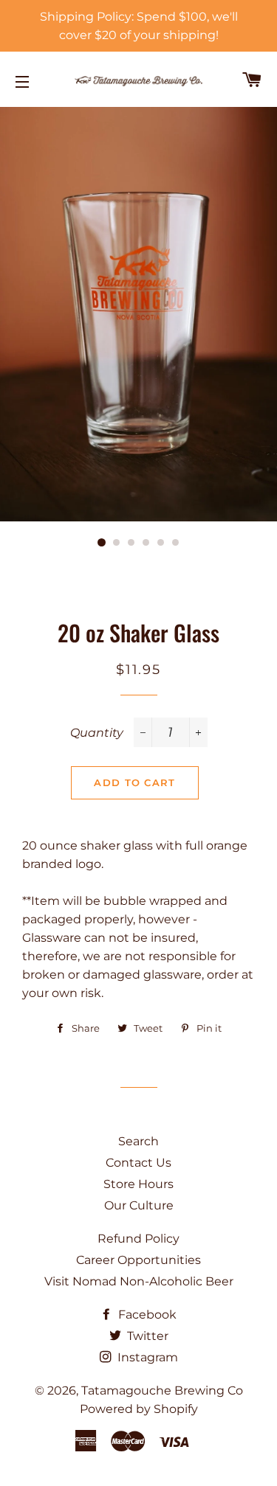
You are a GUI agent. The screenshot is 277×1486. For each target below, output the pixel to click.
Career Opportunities (138, 1260)
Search (138, 1141)
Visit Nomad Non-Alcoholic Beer (138, 1281)
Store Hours (138, 1184)
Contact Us (138, 1163)
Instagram (146, 1357)
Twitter (146, 1336)
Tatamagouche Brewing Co (162, 1390)
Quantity (96, 733)
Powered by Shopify (139, 1409)
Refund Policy (138, 1239)
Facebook (146, 1315)
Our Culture (139, 1205)
